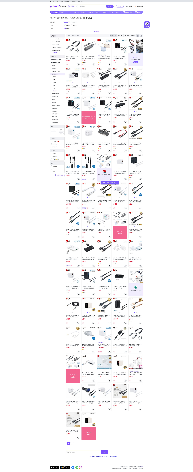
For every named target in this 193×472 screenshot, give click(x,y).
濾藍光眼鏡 (54, 116)
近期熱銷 (133, 35)
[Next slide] (79, 46)
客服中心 (114, 468)
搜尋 (104, 452)
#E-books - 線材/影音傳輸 (96, 456)
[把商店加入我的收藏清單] (110, 180)
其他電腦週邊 (55, 122)
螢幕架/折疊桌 (55, 114)
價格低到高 (120, 35)
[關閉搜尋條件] (77, 6)
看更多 (117, 12)
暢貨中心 (76, 12)
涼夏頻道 (97, 12)
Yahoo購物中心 (58, 6)
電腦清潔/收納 (55, 119)
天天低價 (90, 12)
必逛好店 (104, 12)
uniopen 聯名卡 (129, 12)
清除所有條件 (60, 175)
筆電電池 (54, 102)
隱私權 (135, 468)
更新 (142, 466)
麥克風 (53, 99)
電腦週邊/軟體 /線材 (55, 62)
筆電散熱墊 (54, 111)
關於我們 (119, 468)
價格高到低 (126, 35)
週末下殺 (111, 12)
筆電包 (53, 65)
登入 (120, 6)
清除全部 (73, 22)
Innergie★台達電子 (56, 44)
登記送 (69, 12)
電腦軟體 (54, 68)
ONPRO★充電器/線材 (57, 47)
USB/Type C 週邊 (56, 71)
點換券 (62, 12)
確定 (61, 133)
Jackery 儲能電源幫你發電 (58, 39)
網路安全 (131, 468)
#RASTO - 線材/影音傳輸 (110, 456)
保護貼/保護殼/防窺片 (56, 105)
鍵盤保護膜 (54, 108)
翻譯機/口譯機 (55, 96)
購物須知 (125, 468)
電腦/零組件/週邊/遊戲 (56, 59)
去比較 (135, 62)
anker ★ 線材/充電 (56, 41)
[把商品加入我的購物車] (78, 64)
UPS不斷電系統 (55, 94)
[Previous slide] (67, 46)
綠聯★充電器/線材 (56, 50)
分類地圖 (141, 468)
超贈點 (139, 12)
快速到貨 (83, 12)
